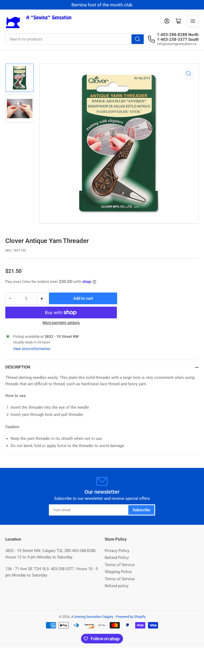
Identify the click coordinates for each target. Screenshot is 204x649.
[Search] (137, 39)
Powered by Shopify (131, 617)
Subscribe (141, 510)
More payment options (61, 323)
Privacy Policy (117, 550)
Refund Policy (117, 557)
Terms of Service (120, 564)
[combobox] (74, 39)
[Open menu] (193, 21)
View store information (31, 349)
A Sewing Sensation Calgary (92, 617)
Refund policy (117, 585)
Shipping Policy (118, 571)
